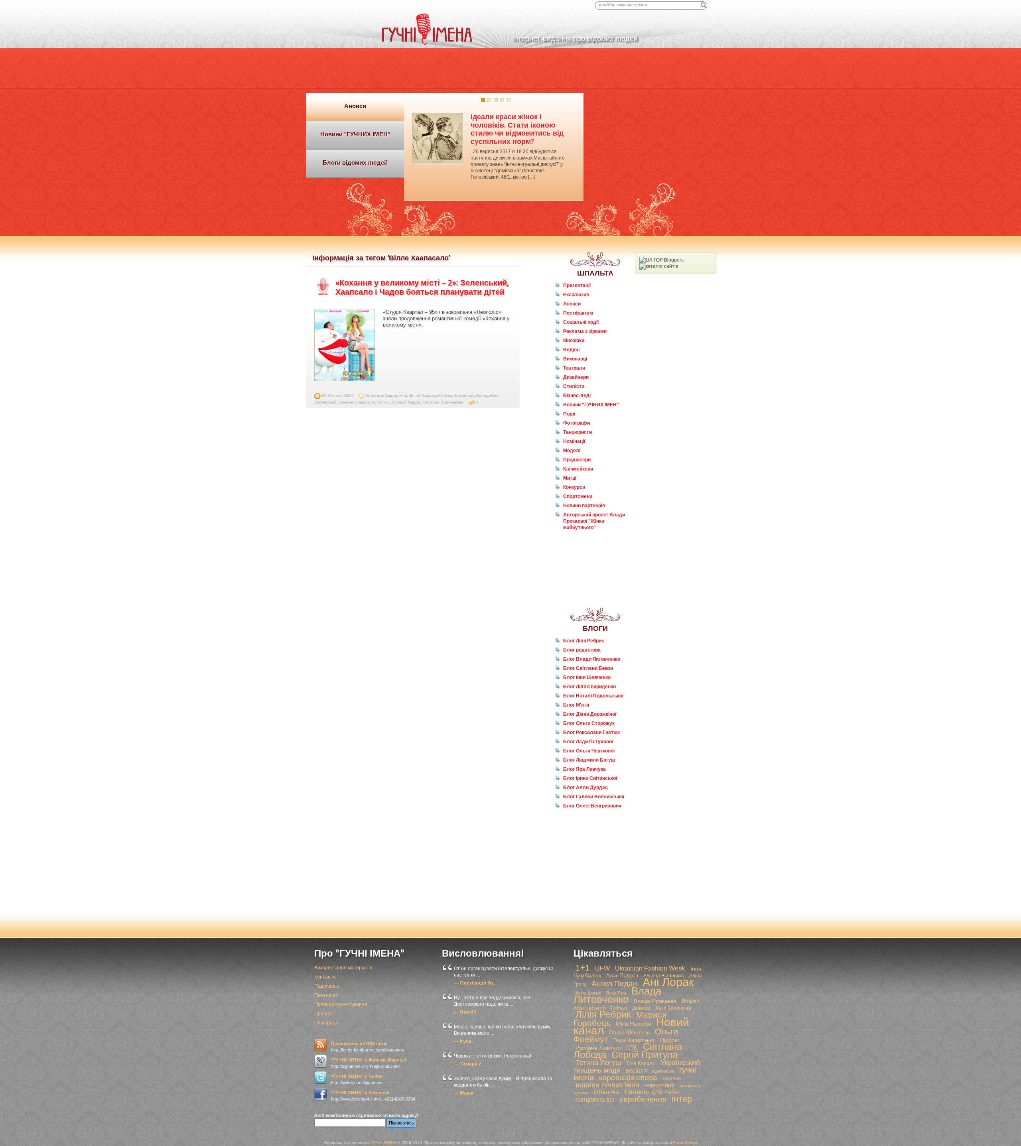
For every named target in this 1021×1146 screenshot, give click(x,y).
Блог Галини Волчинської (593, 796)
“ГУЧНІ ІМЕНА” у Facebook (360, 1092)
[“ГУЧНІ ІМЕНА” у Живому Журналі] (320, 1061)
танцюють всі (595, 1099)
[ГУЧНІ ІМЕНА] (427, 43)
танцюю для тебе (651, 1092)
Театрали (574, 368)
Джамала (641, 1008)
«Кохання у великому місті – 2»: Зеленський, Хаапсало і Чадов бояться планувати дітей (422, 287)
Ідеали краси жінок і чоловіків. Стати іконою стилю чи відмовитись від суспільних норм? (517, 129)
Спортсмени (577, 496)
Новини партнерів (584, 505)
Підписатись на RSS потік (359, 1043)
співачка (606, 1092)
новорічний (659, 1085)
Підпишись (326, 986)
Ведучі (571, 349)
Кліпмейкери (578, 469)
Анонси (572, 304)
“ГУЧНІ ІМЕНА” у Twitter (357, 1076)
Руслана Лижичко (598, 1048)
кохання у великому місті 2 (364, 402)
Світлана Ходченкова (442, 402)
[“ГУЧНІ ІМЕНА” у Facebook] (320, 1094)
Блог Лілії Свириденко (589, 686)
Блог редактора (582, 650)
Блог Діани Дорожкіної (589, 714)
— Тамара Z (467, 1064)
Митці (569, 478)
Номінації (574, 441)
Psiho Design (685, 1142)
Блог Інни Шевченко (587, 677)
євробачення (643, 1099)
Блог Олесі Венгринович (592, 806)
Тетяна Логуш (598, 1063)
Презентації (577, 285)
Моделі (571, 450)
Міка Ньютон (633, 1023)
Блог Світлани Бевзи (588, 668)
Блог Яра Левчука (584, 769)
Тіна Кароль (640, 1063)
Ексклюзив (576, 294)
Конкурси (574, 487)
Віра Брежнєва (459, 395)
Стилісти (573, 386)
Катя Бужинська (674, 1008)
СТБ (632, 1047)
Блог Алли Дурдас (585, 787)
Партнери (325, 995)
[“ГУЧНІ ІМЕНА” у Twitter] (320, 1077)
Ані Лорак (668, 981)
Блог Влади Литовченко (591, 659)
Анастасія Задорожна (386, 395)
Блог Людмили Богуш (589, 760)
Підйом (669, 1040)
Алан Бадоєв (622, 976)
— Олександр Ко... (475, 983)
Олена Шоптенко (629, 1033)
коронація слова (628, 1077)
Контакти (324, 977)
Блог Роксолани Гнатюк (591, 732)
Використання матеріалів (343, 968)
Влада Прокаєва (655, 1001)
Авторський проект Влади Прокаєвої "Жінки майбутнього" (594, 521)
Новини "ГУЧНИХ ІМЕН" (591, 405)
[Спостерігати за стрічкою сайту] (320, 1045)
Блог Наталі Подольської (593, 696)
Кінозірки (573, 340)
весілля (636, 1070)
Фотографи (576, 423)
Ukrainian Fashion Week (650, 968)
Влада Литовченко (617, 995)
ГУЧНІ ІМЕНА (383, 1142)
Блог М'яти (576, 705)
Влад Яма (616, 992)
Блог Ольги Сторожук (589, 723)
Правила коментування (340, 1004)
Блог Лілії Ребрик (583, 641)
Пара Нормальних (634, 1040)
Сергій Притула (644, 1055)
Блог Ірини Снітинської (590, 778)
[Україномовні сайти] (658, 266)
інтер (682, 1099)
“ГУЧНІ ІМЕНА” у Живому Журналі (368, 1059)
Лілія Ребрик (603, 1014)
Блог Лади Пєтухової (588, 741)
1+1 (583, 968)
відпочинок (663, 1071)
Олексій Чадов (406, 402)
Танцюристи (577, 432)
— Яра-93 (465, 1012)
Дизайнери (576, 377)
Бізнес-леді (577, 395)
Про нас (323, 1013)
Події (569, 414)
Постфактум (578, 313)
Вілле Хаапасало (426, 395)
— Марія (463, 1093)
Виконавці (575, 359)
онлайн (576, 542)
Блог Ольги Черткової (589, 751)
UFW (602, 968)
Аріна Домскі (588, 992)
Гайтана (619, 1008)
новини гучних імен (607, 1085)
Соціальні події (581, 322)
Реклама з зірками (585, 331)
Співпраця (326, 1023)
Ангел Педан (614, 983)
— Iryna (462, 1041)
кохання (671, 1078)
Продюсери (577, 460)
